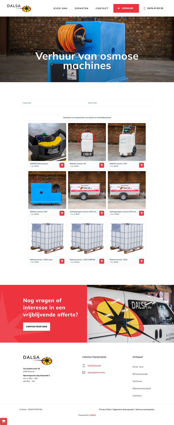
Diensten (82, 8)
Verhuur (137, 381)
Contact (102, 8)
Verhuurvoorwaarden (145, 409)
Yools (92, 415)
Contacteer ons (36, 326)
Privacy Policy (105, 409)
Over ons (61, 8)
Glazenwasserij (142, 388)
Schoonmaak (140, 374)
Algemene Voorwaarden (123, 409)
